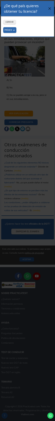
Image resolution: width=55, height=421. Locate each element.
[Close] (49, 9)
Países (8, 30)
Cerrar (10, 22)
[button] (50, 416)
